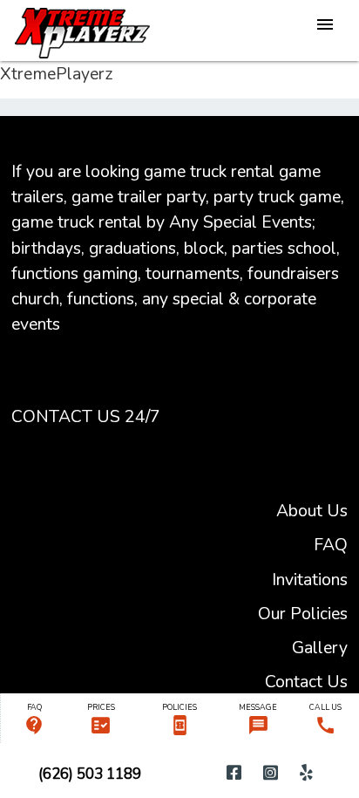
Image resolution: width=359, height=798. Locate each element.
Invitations (310, 579)
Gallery (320, 647)
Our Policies (303, 613)
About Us (312, 510)
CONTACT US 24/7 (85, 416)
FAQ (331, 544)
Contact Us (306, 681)
